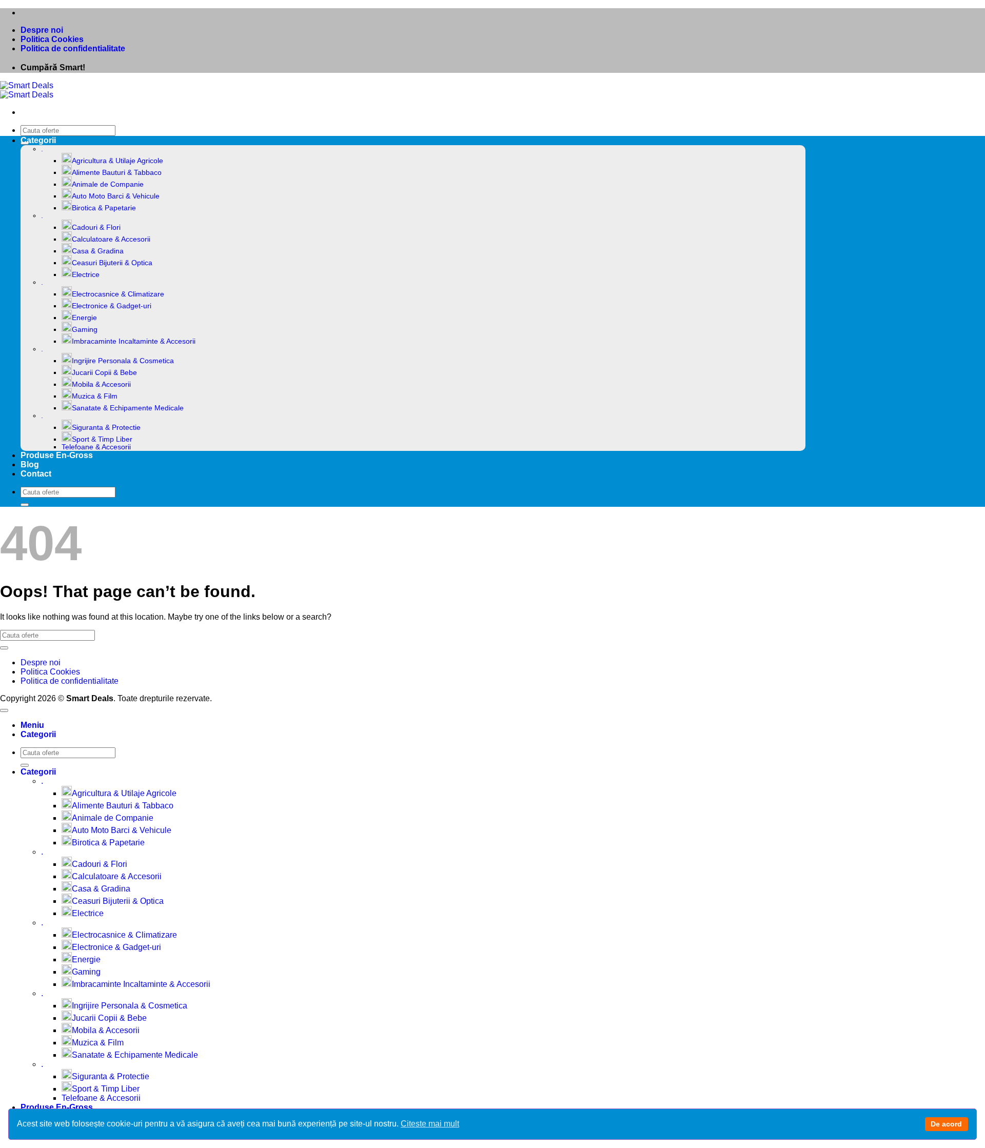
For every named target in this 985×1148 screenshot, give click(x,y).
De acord (946, 1124)
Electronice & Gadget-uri (111, 306)
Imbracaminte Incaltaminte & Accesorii (133, 341)
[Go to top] (4, 710)
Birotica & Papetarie (104, 208)
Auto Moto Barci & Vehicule (116, 196)
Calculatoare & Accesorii (111, 239)
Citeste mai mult (430, 1123)
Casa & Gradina (98, 251)
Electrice (86, 275)
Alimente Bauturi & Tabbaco (117, 172)
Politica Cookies (52, 39)
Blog (30, 464)
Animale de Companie (108, 184)
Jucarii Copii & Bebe (104, 373)
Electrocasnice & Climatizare (118, 294)
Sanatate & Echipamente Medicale (128, 408)
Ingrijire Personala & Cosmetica (123, 361)
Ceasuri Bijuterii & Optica (112, 263)
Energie (84, 318)
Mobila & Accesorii (101, 384)
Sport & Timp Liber (102, 439)
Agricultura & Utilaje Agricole (117, 161)
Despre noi (42, 30)
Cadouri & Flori (96, 227)
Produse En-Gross (57, 455)
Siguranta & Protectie (106, 427)
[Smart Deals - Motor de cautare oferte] (26, 90)
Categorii (38, 140)
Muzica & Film (94, 396)
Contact (36, 473)
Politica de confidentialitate (73, 48)
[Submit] (25, 504)
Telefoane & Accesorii (96, 447)
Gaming (84, 329)
